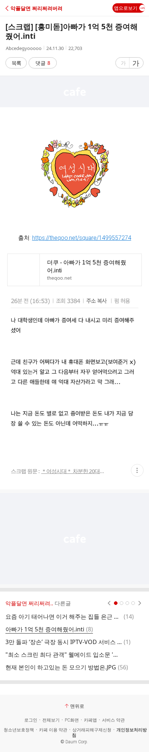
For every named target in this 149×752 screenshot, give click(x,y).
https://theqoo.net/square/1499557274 (81, 237)
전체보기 (51, 720)
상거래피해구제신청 (91, 729)
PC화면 (72, 720)
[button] (37, 8)
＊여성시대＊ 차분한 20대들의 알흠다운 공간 (73, 471)
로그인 (30, 720)
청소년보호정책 (19, 729)
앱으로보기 (125, 8)
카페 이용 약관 (53, 729)
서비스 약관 (113, 720)
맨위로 (77, 706)
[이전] (109, 603)
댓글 (42, 62)
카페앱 (90, 720)
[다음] (140, 603)
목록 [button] (16, 62)
